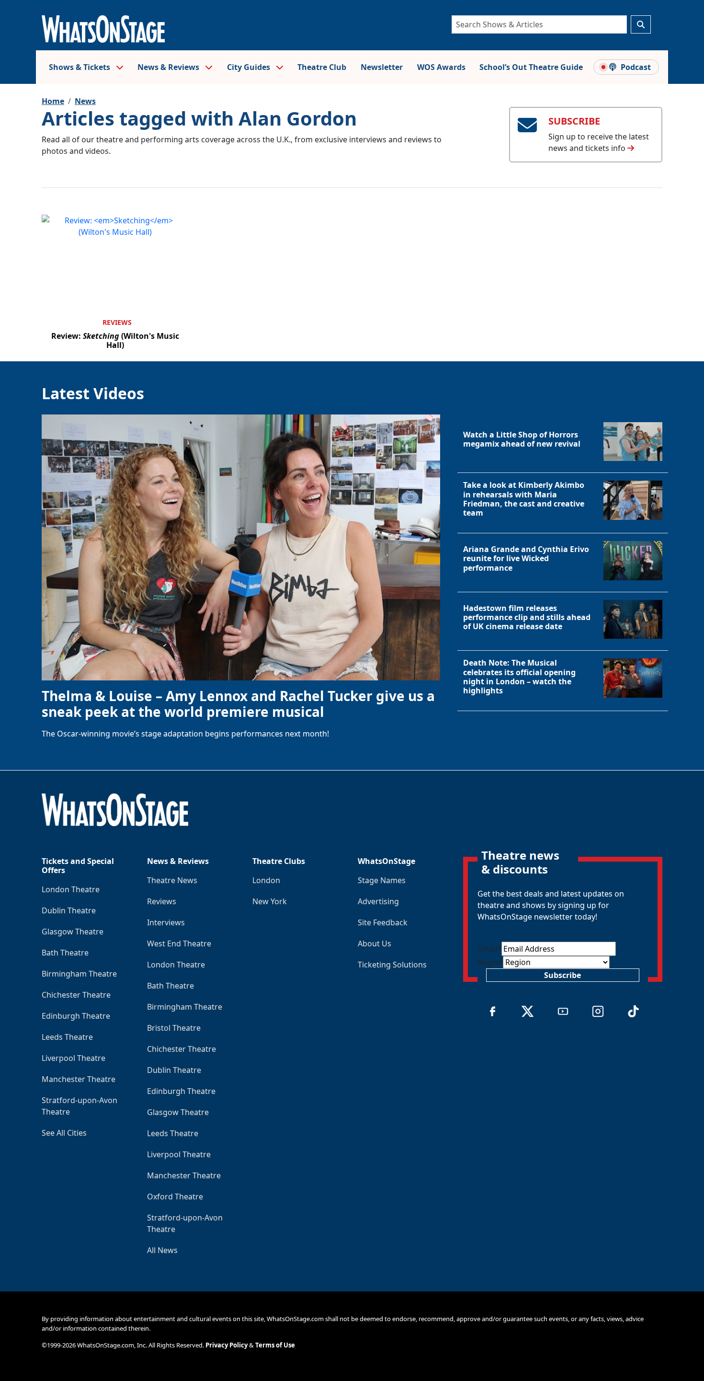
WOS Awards (441, 67)
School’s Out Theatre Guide (531, 67)
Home (53, 101)
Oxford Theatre (175, 1196)
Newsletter (382, 67)
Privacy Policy (226, 1345)
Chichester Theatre (76, 995)
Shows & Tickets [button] (80, 67)
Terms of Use (275, 1345)
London (266, 880)
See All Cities (64, 1133)
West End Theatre (179, 943)
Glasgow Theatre (72, 931)
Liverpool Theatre (73, 1058)
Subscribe (562, 975)
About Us (374, 943)
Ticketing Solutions (392, 964)
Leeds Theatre (67, 1037)
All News (162, 1250)
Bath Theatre (65, 952)
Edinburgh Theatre (76, 1016)
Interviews (166, 922)
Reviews (117, 322)
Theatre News (172, 880)
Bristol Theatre (174, 1028)
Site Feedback (383, 922)
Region (490, 962)
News (85, 101)
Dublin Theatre (69, 910)
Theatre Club (321, 67)
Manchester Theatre (78, 1079)
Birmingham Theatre (79, 973)
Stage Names (382, 880)
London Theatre (71, 889)
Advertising (378, 901)
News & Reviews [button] (169, 67)
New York (269, 901)
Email (489, 949)
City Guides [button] (249, 67)
